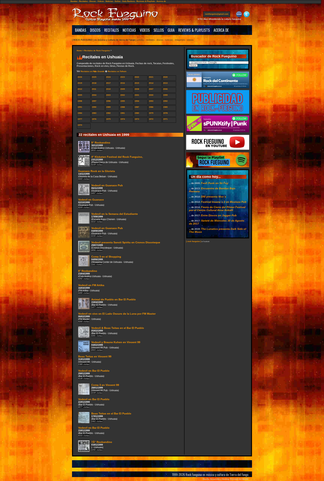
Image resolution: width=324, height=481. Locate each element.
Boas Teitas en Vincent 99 (94, 360)
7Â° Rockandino (101, 445)
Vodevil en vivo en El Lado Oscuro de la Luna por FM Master (117, 317)
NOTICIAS (129, 30)
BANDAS (80, 30)
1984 (80, 113)
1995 (122, 101)
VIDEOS (145, 30)
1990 (94, 107)
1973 (137, 119)
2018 (94, 83)
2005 (80, 95)
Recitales (83, 1)
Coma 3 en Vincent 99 (105, 388)
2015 (137, 83)
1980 (137, 113)
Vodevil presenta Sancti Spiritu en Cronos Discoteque (125, 246)
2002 (122, 95)
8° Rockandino (95, 274)
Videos (101, 1)
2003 (108, 95)
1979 (151, 113)
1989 (108, 107)
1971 (165, 119)
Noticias (109, 1)
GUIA (171, 30)
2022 (137, 77)
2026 (80, 77)
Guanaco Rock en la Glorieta (97, 175)
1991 (80, 107)
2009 (122, 89)
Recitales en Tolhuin (117, 71)
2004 (94, 95)
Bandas (73, 1)
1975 (108, 119)
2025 (94, 77)
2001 (137, 95)
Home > (80, 51)
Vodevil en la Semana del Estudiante (114, 217)
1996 (108, 101)
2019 (80, 83)
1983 (94, 113)
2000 (151, 95)
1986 (151, 107)
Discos (92, 1)
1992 (165, 101)
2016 (122, 83)
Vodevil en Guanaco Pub (107, 189)
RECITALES (111, 30)
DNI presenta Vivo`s (213, 196)
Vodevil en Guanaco (91, 203)
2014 (151, 83)
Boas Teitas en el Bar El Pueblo (111, 417)
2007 (151, 89)
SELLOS (159, 30)
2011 (94, 89)
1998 (80, 101)
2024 (108, 77)
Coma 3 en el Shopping (112, 260)
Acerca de (161, 1)
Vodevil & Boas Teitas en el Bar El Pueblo (117, 331)
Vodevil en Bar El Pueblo (94, 374)
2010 (108, 89)
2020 (165, 77)
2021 (151, 77)
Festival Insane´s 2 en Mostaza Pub (223, 201)
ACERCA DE (221, 30)
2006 (165, 89)
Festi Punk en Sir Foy (214, 183)
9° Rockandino (108, 146)
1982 (108, 113)
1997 (94, 101)
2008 (137, 89)
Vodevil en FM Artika (91, 289)
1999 (165, 95)
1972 (151, 119)
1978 (165, 113)
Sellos (118, 1)
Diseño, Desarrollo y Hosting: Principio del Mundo (225, 479)
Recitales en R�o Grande (92, 71)
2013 (165, 83)
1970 (80, 125)
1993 (151, 101)
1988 (122, 107)
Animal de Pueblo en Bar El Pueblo (113, 303)
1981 (122, 113)
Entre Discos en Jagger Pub (219, 215)
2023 (122, 77)
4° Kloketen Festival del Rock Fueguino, (117, 160)
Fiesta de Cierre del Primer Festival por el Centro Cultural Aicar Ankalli (217, 209)
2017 (108, 83)
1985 (165, 107)
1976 (94, 119)
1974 (122, 119)
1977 (80, 119)
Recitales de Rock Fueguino (97, 51)
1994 (137, 101)
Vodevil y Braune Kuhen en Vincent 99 (115, 346)
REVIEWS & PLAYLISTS (194, 30)
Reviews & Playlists (145, 1)
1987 (137, 107)
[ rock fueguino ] (193, 241)
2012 (80, 89)
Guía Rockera (128, 1)
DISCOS (95, 30)
